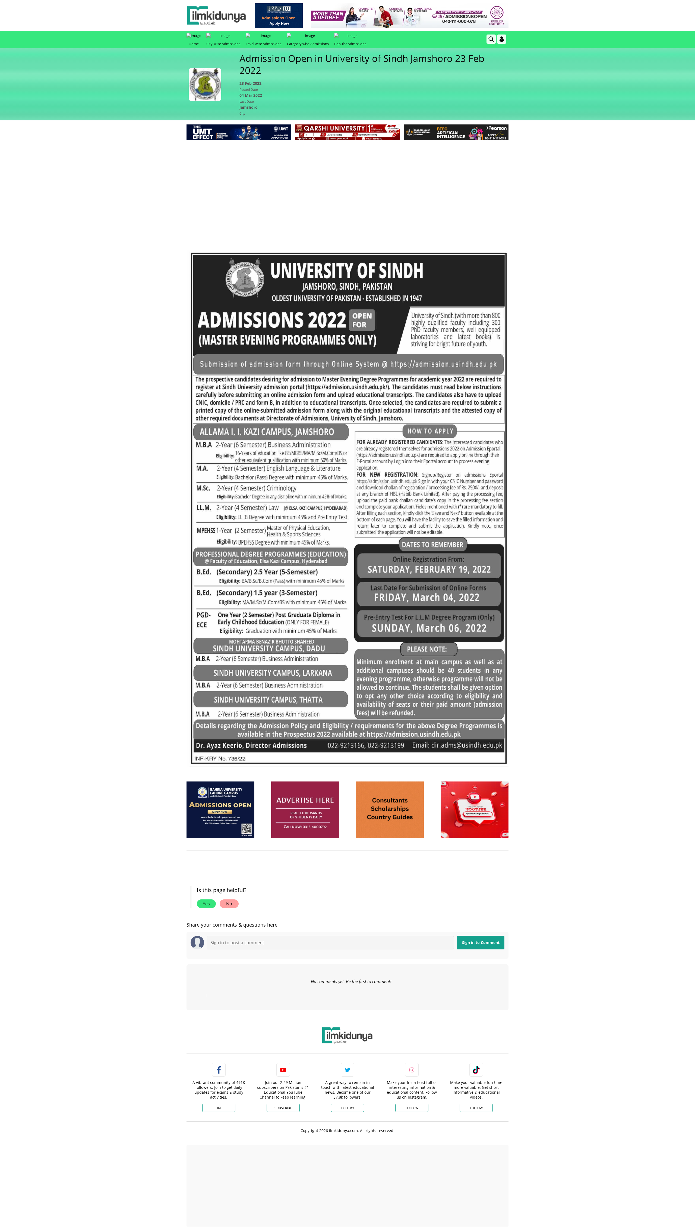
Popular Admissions (350, 43)
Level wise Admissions (263, 43)
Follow (347, 1108)
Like (219, 1108)
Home (194, 43)
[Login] (501, 39)
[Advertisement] (347, 182)
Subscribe (283, 1108)
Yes (206, 904)
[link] (279, 15)
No (229, 904)
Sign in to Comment (481, 942)
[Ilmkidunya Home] (216, 15)
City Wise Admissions (223, 43)
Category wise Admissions (308, 43)
